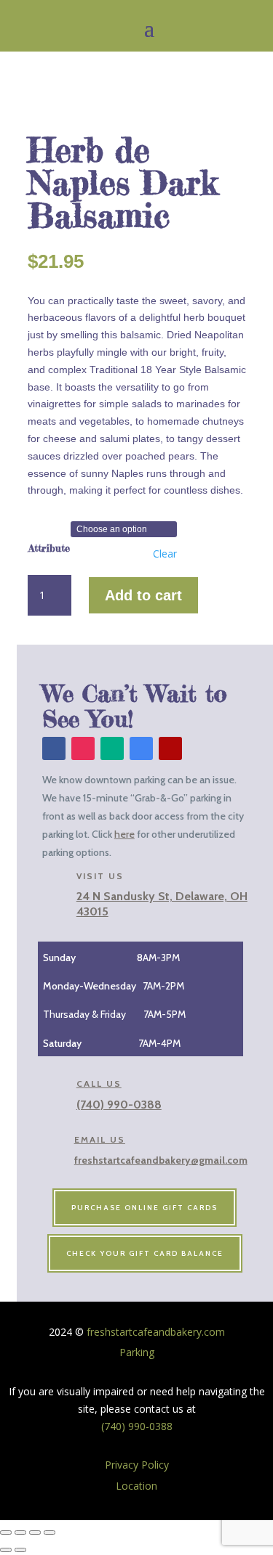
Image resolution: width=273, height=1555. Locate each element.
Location (136, 1486)
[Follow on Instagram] (83, 748)
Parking (136, 1352)
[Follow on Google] (141, 748)
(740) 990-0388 (119, 1104)
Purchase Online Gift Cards (144, 1207)
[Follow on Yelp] (170, 748)
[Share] (35, 1532)
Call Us (99, 1083)
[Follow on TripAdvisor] (112, 748)
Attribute (49, 548)
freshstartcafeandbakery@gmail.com (161, 1160)
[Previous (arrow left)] (6, 1550)
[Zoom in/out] (6, 1532)
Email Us (99, 1139)
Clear (165, 553)
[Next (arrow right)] (20, 1550)
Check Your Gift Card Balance (144, 1253)
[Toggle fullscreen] (20, 1532)
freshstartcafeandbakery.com (154, 1332)
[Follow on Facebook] (54, 748)
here (124, 834)
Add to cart (143, 595)
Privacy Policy (137, 1465)
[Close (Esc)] (49, 1532)
